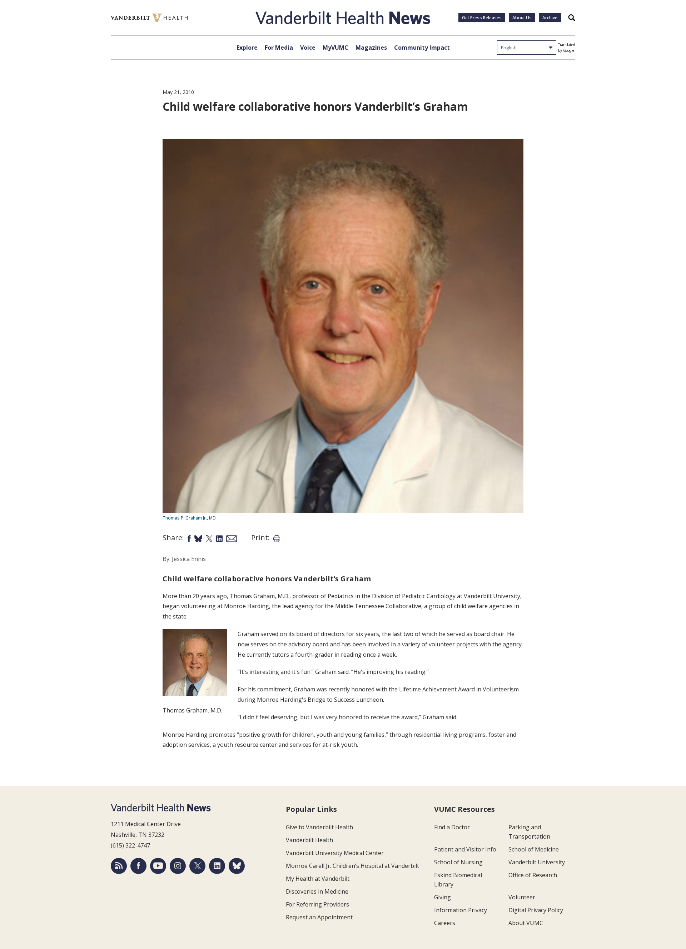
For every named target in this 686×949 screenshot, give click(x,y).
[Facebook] (138, 866)
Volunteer (521, 897)
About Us (522, 18)
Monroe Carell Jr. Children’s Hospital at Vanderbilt (352, 866)
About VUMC (525, 923)
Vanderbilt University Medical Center (335, 853)
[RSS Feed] (119, 866)
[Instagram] (178, 866)
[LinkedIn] (217, 866)
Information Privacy (460, 910)
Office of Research (532, 875)
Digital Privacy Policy (535, 910)
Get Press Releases (482, 18)
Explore (247, 47)
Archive (549, 18)
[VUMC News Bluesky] (237, 866)
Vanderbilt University (536, 862)
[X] (197, 866)
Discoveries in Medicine (317, 891)
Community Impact (422, 47)
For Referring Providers (317, 904)
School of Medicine (533, 849)
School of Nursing (458, 862)
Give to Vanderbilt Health (319, 827)
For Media (279, 47)
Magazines (371, 47)
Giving (442, 897)
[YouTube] (158, 866)
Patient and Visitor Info (465, 849)
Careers (444, 923)
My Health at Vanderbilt (317, 879)
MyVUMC (335, 47)
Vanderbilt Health (309, 840)
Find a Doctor (452, 827)
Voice (307, 47)
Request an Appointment (319, 917)
